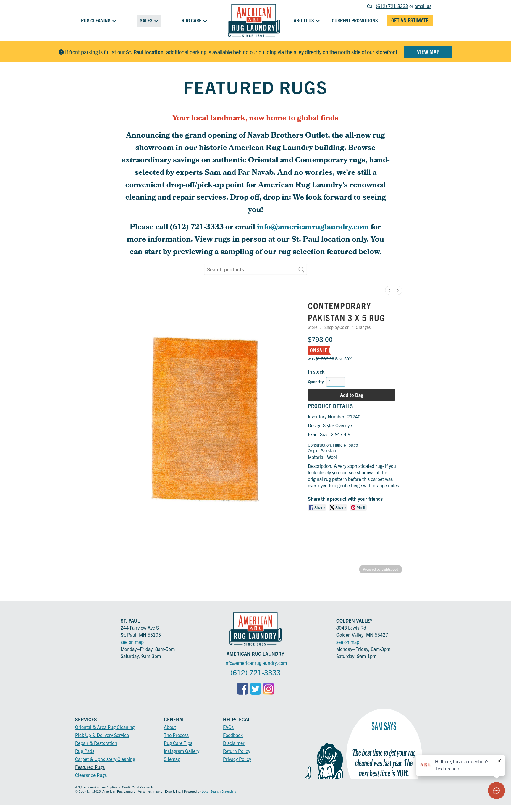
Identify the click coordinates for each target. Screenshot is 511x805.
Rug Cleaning (96, 20)
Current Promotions (355, 20)
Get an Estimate (409, 20)
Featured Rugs (90, 767)
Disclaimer (234, 743)
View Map (428, 51)
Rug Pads (84, 751)
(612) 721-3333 (392, 6)
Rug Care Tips (178, 743)
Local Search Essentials (219, 791)
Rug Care (191, 20)
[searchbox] (255, 269)
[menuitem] (389, 290)
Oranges (363, 327)
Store (312, 327)
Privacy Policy (237, 759)
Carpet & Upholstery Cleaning (105, 759)
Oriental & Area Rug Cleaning (105, 727)
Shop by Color (336, 327)
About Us (304, 20)
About (170, 727)
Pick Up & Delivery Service (102, 735)
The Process (176, 735)
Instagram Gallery (181, 751)
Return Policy (236, 751)
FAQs (228, 727)
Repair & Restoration (96, 743)
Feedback (233, 735)
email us (423, 6)
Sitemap (172, 759)
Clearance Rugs (91, 775)
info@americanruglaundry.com (313, 227)
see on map (132, 642)
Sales (146, 20)
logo (254, 20)
